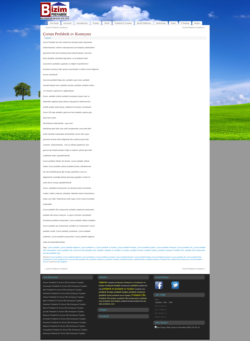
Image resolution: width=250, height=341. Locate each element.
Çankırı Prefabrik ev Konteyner (56, 27)
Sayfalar (158, 302)
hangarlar (111, 282)
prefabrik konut (105, 295)
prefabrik (100, 250)
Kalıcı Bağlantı (62, 262)
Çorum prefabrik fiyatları (146, 247)
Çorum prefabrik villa (64, 250)
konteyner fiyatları (112, 286)
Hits (165, 302)
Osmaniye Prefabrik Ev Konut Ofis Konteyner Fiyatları (65, 286)
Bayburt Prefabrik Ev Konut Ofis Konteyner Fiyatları (64, 326)
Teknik (107, 23)
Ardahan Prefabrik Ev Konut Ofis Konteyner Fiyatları (64, 304)
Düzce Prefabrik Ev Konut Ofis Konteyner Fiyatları (63, 282)
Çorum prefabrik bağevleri (70, 247)
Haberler (48, 38)
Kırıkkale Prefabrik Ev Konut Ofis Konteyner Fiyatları (64, 319)
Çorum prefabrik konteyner (166, 247)
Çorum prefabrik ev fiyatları (106, 247)
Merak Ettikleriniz (144, 23)
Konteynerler (125, 286)
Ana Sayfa (54, 23)
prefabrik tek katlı (127, 301)
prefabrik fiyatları (151, 250)
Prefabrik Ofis (179, 250)
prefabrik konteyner (165, 250)
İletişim (197, 23)
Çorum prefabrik (54, 247)
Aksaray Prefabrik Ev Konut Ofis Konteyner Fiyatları (64, 333)
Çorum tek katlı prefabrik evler (84, 250)
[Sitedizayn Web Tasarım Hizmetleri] (177, 327)
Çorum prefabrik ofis (185, 247)
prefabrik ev (109, 250)
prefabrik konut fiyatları (121, 295)
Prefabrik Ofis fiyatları (108, 298)
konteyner (119, 282)
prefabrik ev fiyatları (121, 250)
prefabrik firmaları (136, 250)
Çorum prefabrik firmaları (127, 247)
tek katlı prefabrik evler (51, 253)
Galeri (173, 23)
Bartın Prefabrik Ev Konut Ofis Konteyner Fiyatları (63, 308)
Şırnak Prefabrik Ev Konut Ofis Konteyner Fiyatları (63, 311)
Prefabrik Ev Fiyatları (123, 23)
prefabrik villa (138, 301)
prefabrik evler (140, 289)
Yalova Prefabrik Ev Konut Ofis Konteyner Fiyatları (63, 297)
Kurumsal (67, 23)
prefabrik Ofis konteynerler (195, 250)
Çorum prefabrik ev (88, 247)
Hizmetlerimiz (82, 23)
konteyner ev (129, 282)
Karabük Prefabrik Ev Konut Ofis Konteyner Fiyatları (64, 293)
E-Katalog (185, 23)
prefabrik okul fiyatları (111, 301)
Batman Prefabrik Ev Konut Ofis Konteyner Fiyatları (64, 315)
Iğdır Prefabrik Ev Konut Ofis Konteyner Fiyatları (63, 301)
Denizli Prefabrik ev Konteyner (194, 27)
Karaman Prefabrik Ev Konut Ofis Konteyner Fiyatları (64, 322)
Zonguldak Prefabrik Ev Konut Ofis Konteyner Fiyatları (65, 330)
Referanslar (161, 23)
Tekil (170, 302)
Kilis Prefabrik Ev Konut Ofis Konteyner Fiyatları (62, 290)
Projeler (96, 23)
